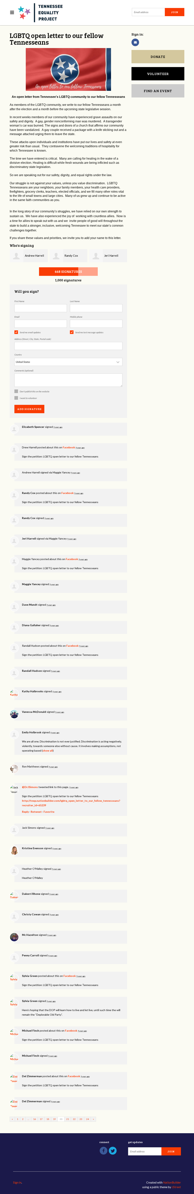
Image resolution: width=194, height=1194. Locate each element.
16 (34, 1119)
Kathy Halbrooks (32, 691)
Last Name (75, 301)
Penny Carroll (30, 955)
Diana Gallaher (31, 625)
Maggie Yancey (31, 584)
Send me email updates (30, 332)
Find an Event (158, 91)
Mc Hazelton (30, 934)
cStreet (176, 1187)
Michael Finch (30, 1030)
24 (87, 1119)
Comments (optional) (23, 370)
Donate (158, 56)
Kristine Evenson (32, 848)
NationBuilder (172, 1182)
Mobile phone (76, 316)
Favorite (49, 811)
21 (67, 1119)
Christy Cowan (31, 914)
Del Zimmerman (32, 1076)
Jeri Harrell (111, 255)
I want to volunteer (28, 398)
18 (47, 1119)
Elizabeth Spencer (33, 426)
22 (74, 1119)
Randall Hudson (32, 670)
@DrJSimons (30, 787)
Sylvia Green (30, 975)
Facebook (69, 447)
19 (54, 1119)
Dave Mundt (30, 604)
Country (18, 354)
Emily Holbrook (31, 732)
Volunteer (158, 73)
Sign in (17, 1182)
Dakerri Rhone (31, 893)
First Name (19, 301)
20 (61, 1119)
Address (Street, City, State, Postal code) (32, 339)
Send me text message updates (89, 332)
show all (48, 750)
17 (41, 1119)
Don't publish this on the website (34, 391)
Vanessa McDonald (34, 711)
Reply (25, 811)
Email (17, 316)
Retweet (36, 811)
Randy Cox (71, 255)
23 (81, 1119)
